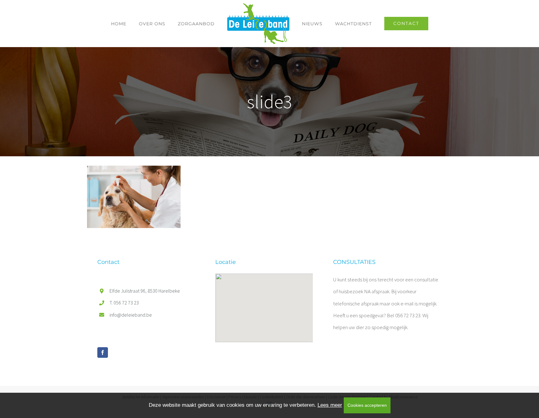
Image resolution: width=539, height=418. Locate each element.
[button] (264, 304)
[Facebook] (102, 352)
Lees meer (330, 405)
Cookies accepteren (367, 405)
